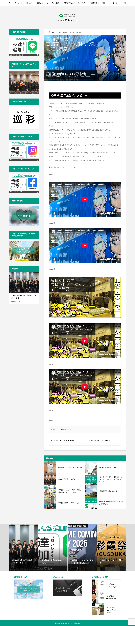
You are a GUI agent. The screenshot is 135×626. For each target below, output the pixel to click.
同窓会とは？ (30, 3)
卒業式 (69, 429)
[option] (23, 547)
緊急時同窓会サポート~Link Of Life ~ (75, 3)
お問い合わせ (113, 3)
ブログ (58, 77)
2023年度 (64, 429)
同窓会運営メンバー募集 (97, 3)
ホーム (20, 3)
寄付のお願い (56, 3)
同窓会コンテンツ (42, 3)
